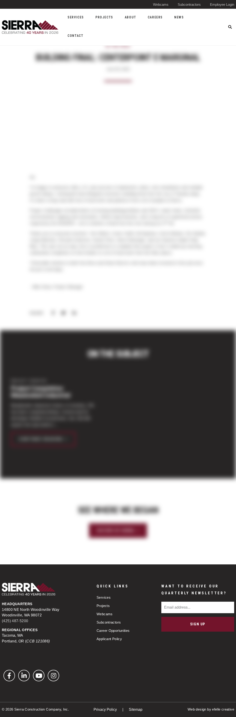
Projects (103, 606)
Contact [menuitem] (75, 36)
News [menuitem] (179, 17)
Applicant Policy (109, 639)
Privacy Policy (106, 709)
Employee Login (222, 4)
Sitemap (135, 709)
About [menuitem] (130, 17)
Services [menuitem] (76, 17)
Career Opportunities (113, 631)
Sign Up (197, 624)
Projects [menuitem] (104, 17)
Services (104, 597)
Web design (197, 709)
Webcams (160, 4)
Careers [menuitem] (155, 17)
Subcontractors (189, 4)
